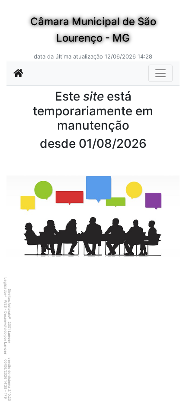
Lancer (9, 337)
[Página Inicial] (18, 73)
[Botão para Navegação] (160, 73)
